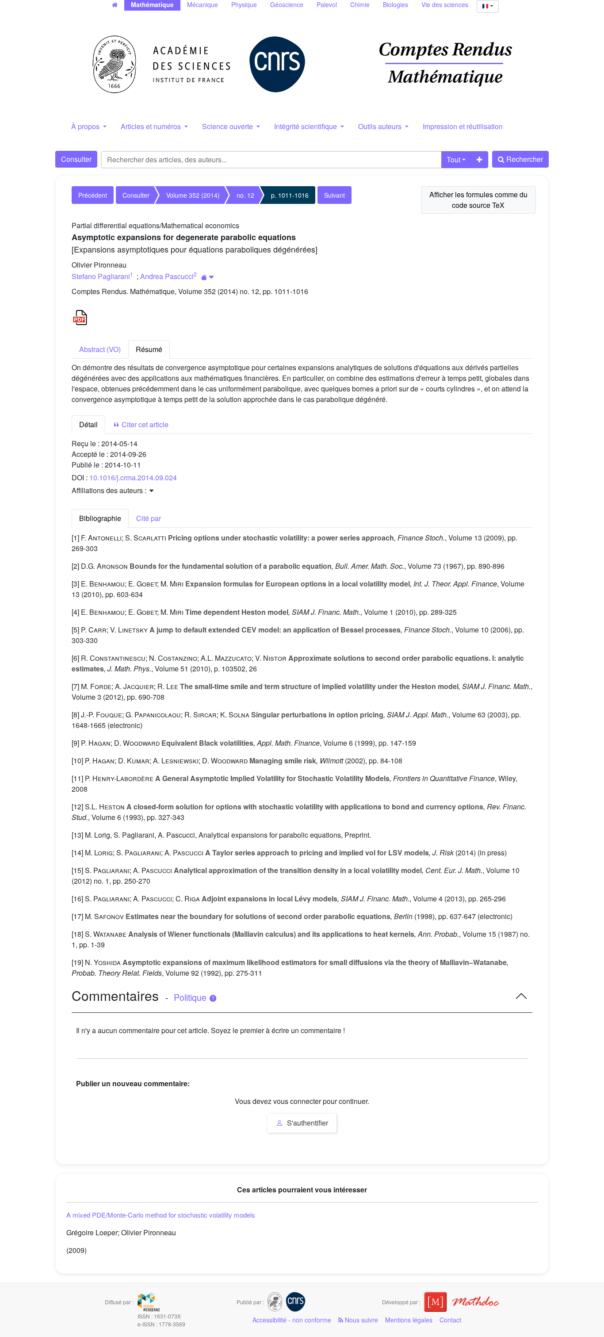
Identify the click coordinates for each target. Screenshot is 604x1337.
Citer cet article (144, 424)
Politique (191, 997)
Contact (450, 1319)
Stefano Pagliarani (101, 276)
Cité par (148, 518)
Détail (88, 424)
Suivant (334, 195)
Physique (244, 4)
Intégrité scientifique (306, 126)
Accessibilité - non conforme (291, 1319)
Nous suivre (360, 1319)
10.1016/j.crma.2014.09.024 (133, 477)
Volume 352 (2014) (193, 195)
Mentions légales (408, 1319)
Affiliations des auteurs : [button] (110, 490)
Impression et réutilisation (463, 126)
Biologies (395, 4)
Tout (453, 159)
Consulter (76, 159)
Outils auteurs (380, 126)
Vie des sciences (444, 4)
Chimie (360, 4)
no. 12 (245, 195)
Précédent (92, 195)
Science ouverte (228, 126)
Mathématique (152, 4)
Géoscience (286, 4)
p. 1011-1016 (290, 195)
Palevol (327, 4)
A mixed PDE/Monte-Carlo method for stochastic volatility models (160, 1214)
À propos (86, 126)
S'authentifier (306, 1123)
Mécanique (202, 4)
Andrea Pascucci (167, 276)
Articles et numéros (152, 126)
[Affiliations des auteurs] (207, 277)
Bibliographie (100, 518)
